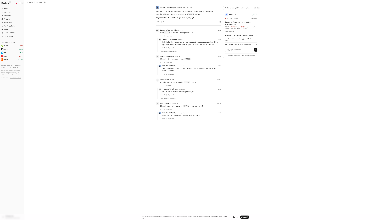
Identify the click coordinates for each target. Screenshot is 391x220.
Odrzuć (235, 217)
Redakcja (15, 67)
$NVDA (186, 106)
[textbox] (239, 50)
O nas (9, 67)
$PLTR (167, 33)
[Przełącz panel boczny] (24, 110)
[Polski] (16, 3)
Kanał (31, 2)
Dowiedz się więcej (15, 78)
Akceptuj (244, 217)
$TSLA (189, 14)
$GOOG (187, 59)
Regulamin (18, 65)
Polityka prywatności (7, 65)
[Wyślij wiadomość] (256, 50)
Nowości (3, 67)
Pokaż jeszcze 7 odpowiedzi (168, 98)
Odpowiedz (169, 36)
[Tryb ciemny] (21, 3)
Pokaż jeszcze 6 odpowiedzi (168, 51)
